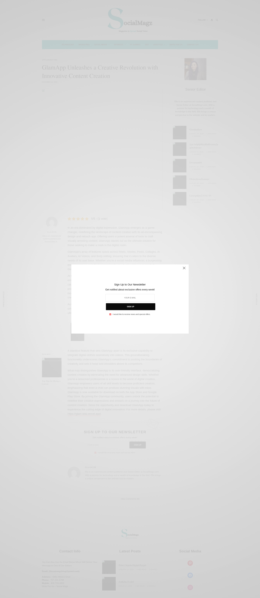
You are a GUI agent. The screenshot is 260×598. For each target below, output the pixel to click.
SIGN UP (130, 307)
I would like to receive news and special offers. (131, 314)
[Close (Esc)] (184, 269)
